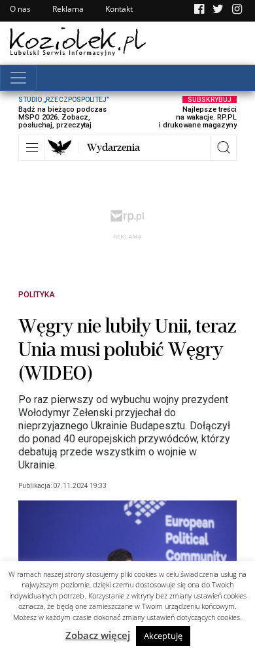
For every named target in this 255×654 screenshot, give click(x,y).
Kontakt (119, 8)
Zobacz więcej (97, 635)
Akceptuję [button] (163, 636)
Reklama (68, 8)
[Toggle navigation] (18, 78)
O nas (20, 8)
